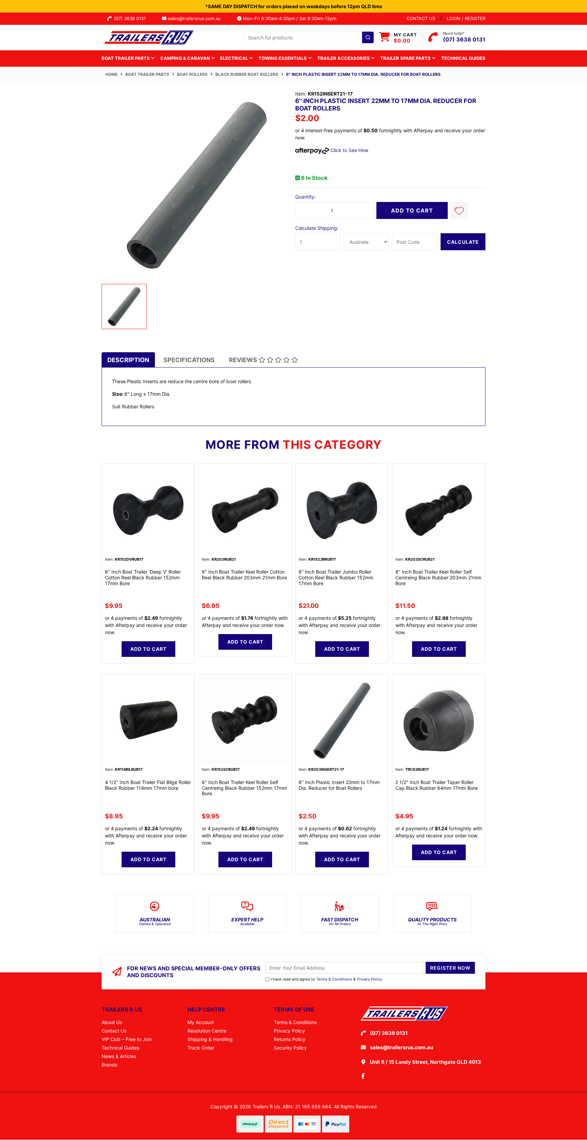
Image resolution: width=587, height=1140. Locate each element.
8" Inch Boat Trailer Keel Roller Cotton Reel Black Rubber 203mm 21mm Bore (244, 574)
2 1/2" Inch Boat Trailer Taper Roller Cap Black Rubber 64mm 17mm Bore (436, 785)
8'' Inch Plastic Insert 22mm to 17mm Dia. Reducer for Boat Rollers (339, 785)
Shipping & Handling (210, 1039)
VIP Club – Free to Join (127, 1039)
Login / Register (466, 18)
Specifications (189, 359)
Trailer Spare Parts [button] (406, 58)
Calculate (463, 242)
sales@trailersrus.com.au (196, 18)
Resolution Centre (207, 1031)
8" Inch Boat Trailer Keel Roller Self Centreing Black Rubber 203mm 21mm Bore (438, 577)
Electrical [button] (234, 58)
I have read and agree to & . (327, 979)
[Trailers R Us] (148, 37)
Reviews (244, 359)
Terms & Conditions (334, 979)
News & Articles (119, 1056)
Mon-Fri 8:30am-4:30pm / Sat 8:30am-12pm (289, 18)
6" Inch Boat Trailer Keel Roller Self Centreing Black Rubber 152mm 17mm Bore (244, 788)
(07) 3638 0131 (131, 18)
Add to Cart (412, 210)
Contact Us (114, 1031)
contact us (421, 18)
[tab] (128, 360)
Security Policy (290, 1048)
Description (128, 359)
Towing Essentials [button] (283, 58)
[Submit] (368, 37)
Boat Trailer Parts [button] (126, 58)
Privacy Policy (369, 979)
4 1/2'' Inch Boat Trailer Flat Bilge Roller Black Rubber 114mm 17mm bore (148, 785)
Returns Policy (289, 1039)
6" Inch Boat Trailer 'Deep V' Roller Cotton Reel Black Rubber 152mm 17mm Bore (143, 577)
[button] (458, 210)
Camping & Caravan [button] (185, 58)
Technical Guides (463, 58)
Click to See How (348, 150)
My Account (201, 1022)
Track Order (201, 1048)
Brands (109, 1065)
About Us (112, 1022)
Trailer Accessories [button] (344, 58)
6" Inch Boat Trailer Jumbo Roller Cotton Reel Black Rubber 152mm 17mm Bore (336, 577)
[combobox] (309, 37)
